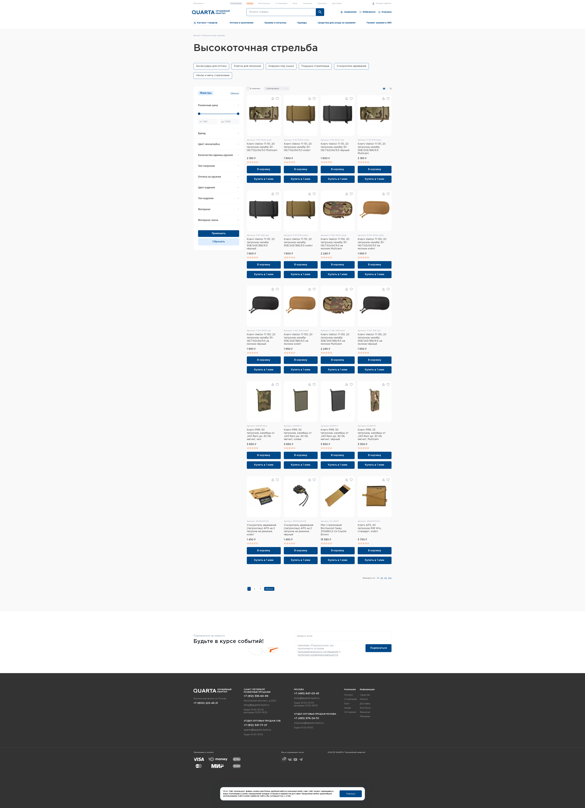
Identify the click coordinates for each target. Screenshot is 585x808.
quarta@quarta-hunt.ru (257, 730)
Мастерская (264, 3)
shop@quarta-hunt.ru (256, 705)
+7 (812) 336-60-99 (256, 696)
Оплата (364, 699)
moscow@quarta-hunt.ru (309, 723)
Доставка (337, 3)
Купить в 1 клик (263, 179)
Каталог (348, 695)
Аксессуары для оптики (211, 66)
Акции (250, 3)
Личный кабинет (383, 3)
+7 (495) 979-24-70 (306, 718)
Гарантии (307, 3)
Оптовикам (236, 3)
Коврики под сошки (281, 66)
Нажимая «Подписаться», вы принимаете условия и (319, 650)
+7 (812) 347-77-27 (255, 725)
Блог (295, 3)
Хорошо (350, 794)
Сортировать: (272, 88)
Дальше (269, 589)
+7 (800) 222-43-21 (205, 703)
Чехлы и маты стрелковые (212, 75)
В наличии (255, 88)
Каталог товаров (207, 23)
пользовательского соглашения (318, 652)
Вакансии (365, 712)
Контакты (322, 3)
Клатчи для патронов (247, 66)
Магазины (365, 716)
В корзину (263, 169)
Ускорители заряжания (351, 66)
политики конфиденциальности (318, 655)
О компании (281, 3)
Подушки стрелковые (315, 66)
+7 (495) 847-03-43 (306, 693)
